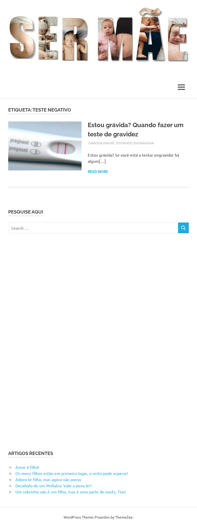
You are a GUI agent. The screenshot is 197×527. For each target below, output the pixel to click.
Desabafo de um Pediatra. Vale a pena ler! (53, 485)
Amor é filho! (27, 467)
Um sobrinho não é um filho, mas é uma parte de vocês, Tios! (70, 491)
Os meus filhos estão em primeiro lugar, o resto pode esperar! (71, 473)
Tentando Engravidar (135, 143)
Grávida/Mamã (101, 143)
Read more (98, 172)
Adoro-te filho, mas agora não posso (48, 479)
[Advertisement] (46, 341)
